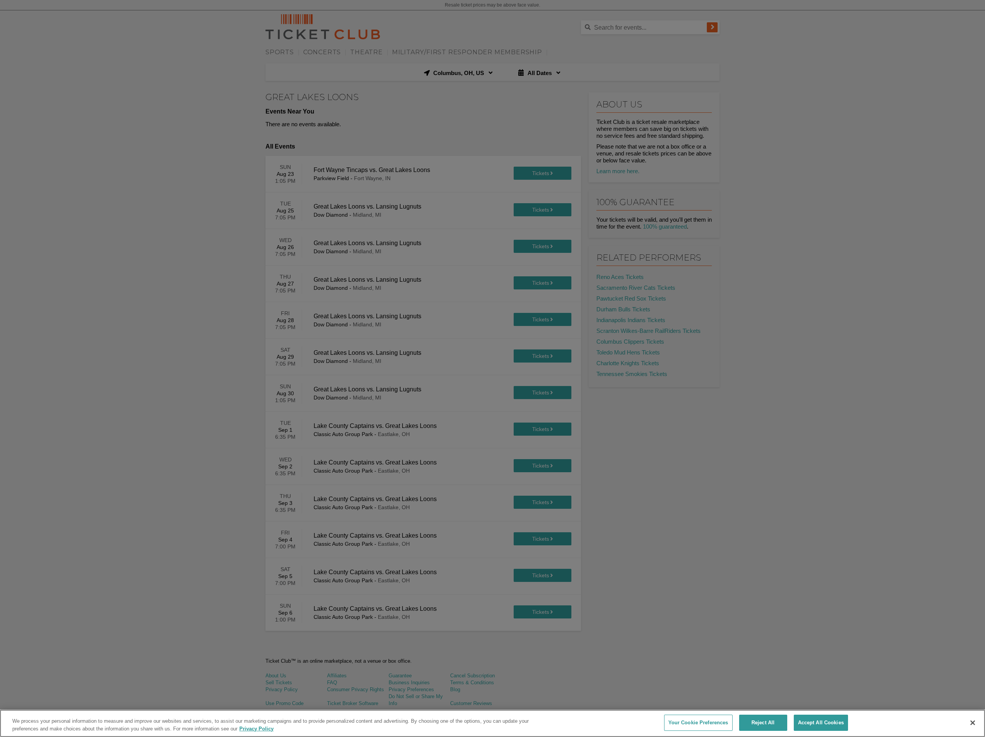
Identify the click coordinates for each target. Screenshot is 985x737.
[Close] (972, 722)
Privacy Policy (256, 729)
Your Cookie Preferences (698, 722)
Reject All (763, 722)
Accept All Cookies (821, 722)
